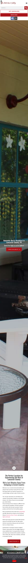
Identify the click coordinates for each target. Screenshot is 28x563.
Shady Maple (22, 511)
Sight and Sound (6, 517)
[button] (26, 3)
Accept (14, 561)
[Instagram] (15, 18)
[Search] (26, 8)
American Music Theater (12, 515)
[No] (26, 558)
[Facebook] (12, 18)
